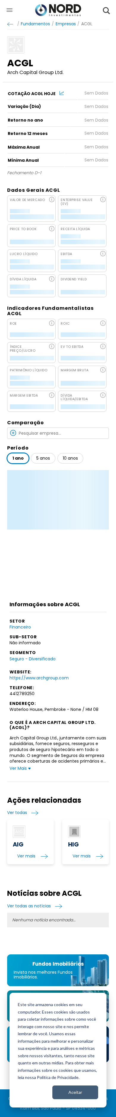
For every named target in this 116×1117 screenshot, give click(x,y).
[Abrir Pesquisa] (106, 10)
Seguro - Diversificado (33, 658)
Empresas (66, 24)
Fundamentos (35, 24)
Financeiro (20, 627)
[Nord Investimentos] (58, 10)
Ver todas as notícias (29, 906)
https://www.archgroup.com (39, 677)
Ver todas (17, 812)
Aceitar (75, 1092)
